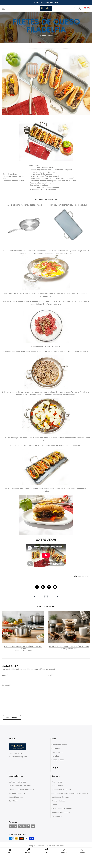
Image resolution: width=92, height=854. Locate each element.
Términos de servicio (17, 793)
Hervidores (55, 748)
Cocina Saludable (58, 801)
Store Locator (56, 816)
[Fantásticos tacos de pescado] (34, 596)
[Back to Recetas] (46, 596)
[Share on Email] (55, 587)
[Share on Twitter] (43, 587)
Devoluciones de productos (20, 786)
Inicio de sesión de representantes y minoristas (69, 793)
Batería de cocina (58, 760)
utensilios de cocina (59, 745)
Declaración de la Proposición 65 (22, 789)
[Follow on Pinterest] (28, 826)
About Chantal (57, 786)
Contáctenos (56, 782)
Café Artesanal (57, 752)
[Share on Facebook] (37, 587)
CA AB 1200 (13, 801)
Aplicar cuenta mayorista (61, 789)
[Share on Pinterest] (49, 587)
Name (5, 675)
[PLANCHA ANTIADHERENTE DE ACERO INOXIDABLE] (68, 225)
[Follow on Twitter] (15, 826)
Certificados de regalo (60, 797)
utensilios (55, 756)
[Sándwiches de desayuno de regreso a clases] (57, 596)
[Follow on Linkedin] (24, 826)
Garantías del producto (60, 812)
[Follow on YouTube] (33, 826)
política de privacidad (17, 782)
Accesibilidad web (16, 797)
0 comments (83, 576)
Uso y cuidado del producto (62, 808)
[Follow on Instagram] (20, 826)
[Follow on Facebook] (11, 826)
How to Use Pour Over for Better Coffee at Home (69, 646)
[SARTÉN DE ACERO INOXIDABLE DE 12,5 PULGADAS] (24, 225)
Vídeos (54, 805)
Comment (6, 685)
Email (50, 675)
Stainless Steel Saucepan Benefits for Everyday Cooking (23, 647)
